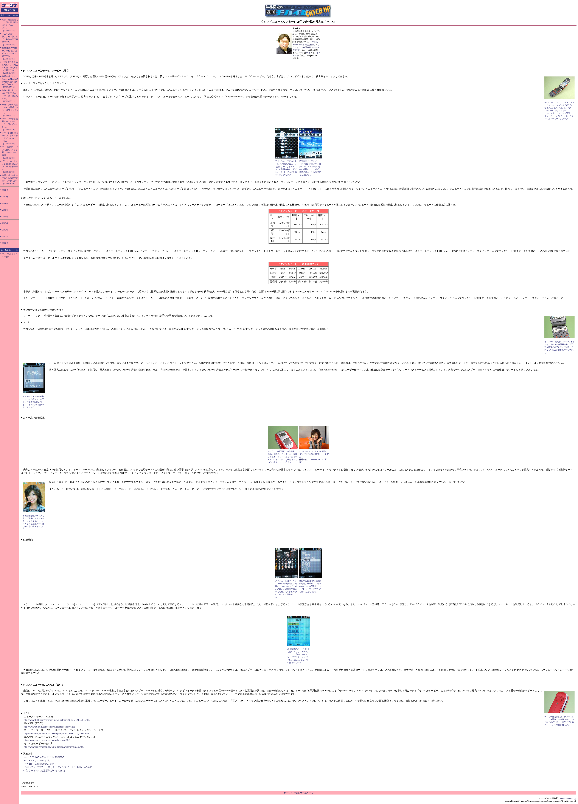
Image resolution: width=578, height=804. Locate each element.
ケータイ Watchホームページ (298, 793)
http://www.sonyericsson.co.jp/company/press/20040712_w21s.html (56, 733)
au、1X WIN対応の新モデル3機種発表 (44, 757)
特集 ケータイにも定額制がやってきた (44, 770)
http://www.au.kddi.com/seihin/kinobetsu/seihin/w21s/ (49, 726)
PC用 (308, 53)
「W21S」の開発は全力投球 (39, 763)
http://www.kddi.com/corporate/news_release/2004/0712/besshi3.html (57, 720)
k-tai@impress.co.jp (568, 798)
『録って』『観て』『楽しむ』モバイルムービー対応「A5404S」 (59, 767)
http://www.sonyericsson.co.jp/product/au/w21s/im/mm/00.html (54, 747)
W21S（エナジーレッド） (38, 760)
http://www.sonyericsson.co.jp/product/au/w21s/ (47, 740)
